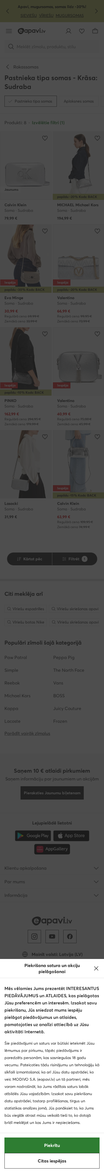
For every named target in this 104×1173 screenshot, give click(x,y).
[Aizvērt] (96, 968)
